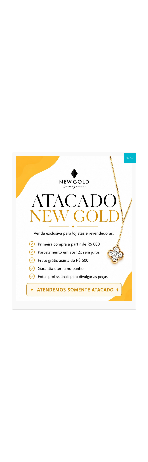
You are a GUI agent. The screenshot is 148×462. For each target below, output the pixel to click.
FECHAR (129, 157)
